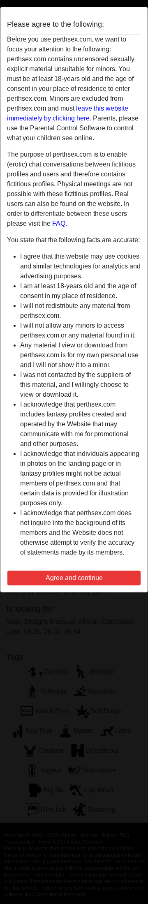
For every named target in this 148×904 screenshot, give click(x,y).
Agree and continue (74, 577)
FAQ (58, 223)
